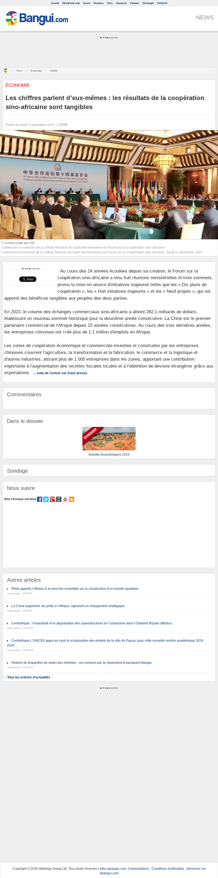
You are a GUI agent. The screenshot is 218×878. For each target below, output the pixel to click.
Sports (86, 3)
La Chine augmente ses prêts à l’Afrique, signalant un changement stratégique (68, 606)
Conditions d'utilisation (168, 869)
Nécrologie (148, 3)
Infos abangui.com (113, 869)
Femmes (134, 3)
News (110, 3)
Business (99, 3)
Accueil (55, 3)
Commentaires (138, 869)
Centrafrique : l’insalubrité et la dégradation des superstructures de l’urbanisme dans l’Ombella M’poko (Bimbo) (91, 623)
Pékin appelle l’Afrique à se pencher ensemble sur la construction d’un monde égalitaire (75, 589)
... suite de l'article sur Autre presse (60, 373)
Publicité (162, 3)
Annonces (121, 3)
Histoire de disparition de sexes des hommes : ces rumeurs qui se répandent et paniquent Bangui (81, 663)
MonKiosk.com (71, 3)
